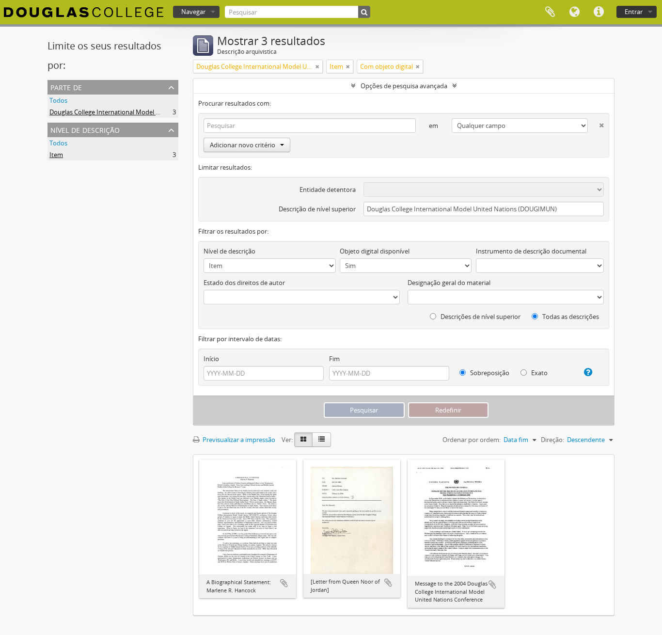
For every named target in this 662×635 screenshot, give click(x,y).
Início (211, 358)
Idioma (574, 12)
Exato (539, 372)
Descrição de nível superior (317, 209)
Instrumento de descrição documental (531, 251)
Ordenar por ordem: (471, 439)
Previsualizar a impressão (238, 439)
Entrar (634, 11)
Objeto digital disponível (375, 251)
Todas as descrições (570, 316)
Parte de (66, 86)
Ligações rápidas (598, 12)
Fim (334, 358)
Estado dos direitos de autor (244, 282)
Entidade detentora (327, 189)
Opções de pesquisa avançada (404, 85)
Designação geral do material (449, 282)
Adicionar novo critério (242, 145)
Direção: (552, 439)
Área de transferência (550, 12)
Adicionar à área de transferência (284, 583)
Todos (58, 100)
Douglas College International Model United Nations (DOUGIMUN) (144, 112)
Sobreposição (489, 372)
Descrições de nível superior (479, 316)
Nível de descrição (85, 129)
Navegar (193, 11)
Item (56, 154)
